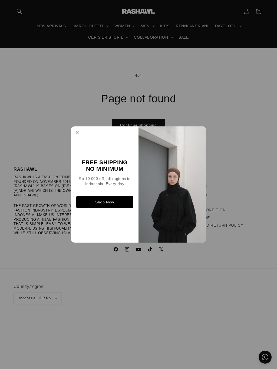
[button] (77, 132)
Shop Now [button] (104, 202)
